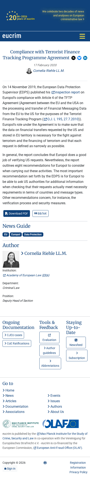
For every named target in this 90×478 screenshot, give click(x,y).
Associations (14, 412)
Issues (55, 401)
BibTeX (42, 213)
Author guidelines (49, 350)
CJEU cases (14, 335)
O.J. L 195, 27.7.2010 (62, 119)
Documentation (16, 407)
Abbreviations (50, 365)
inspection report (67, 92)
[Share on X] (73, 58)
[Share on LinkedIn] (85, 58)
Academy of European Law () (27, 275)
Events (55, 396)
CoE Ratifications (17, 343)
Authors (56, 407)
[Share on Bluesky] (79, 58)
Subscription (77, 358)
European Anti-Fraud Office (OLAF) (59, 447)
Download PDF (18, 213)
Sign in (10, 468)
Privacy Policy (78, 472)
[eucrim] (12, 36)
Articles (10, 401)
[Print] (45, 462)
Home (9, 390)
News (9, 396)
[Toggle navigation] (82, 36)
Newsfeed (75, 345)
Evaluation (49, 340)
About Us (57, 412)
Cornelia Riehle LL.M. (48, 71)
